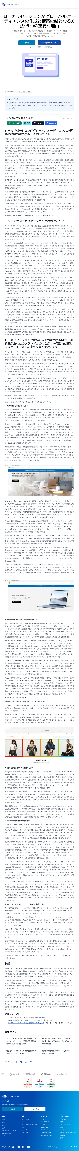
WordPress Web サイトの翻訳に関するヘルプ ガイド (26, 1023)
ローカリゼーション (46, 163)
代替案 (43, 1130)
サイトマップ (26, 1132)
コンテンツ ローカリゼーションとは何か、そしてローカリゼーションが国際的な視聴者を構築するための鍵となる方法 (21, 1041)
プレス (24, 1127)
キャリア (24, 1130)
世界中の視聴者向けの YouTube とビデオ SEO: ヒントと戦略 (56, 1052)
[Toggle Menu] (74, 4)
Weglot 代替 (44, 1127)
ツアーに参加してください (49, 43)
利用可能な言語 (6, 1133)
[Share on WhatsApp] (26, 1061)
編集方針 (63, 1135)
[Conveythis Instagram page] (24, 1147)
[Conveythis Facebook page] (19, 1147)
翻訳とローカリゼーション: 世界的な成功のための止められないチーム (21, 1052)
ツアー (4, 1136)
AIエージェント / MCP (9, 1130)
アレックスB (23, 92)
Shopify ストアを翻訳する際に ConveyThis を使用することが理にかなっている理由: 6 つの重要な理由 (57, 1041)
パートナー (25, 1122)
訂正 (61, 1138)
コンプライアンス (65, 1124)
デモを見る (35, 1109)
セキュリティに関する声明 (68, 1132)
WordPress (42, 1017)
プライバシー (64, 1119)
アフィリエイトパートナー (29, 1124)
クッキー (63, 1130)
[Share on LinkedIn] (21, 1061)
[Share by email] (30, 1061)
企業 (3, 1128)
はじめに (43, 1119)
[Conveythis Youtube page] (28, 1147)
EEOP (62, 1127)
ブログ (29, 92)
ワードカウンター (46, 1132)
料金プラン (5, 1125)
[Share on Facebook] (16, 1061)
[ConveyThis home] (10, 4)
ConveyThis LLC (72, 1147)
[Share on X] (12, 1061)
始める (27, 43)
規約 (61, 1122)
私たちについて (26, 1119)
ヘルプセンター (45, 1122)
